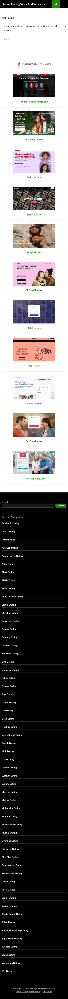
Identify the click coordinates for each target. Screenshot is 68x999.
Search (5, 502)
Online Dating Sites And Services (23, 4)
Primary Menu (64, 4)
